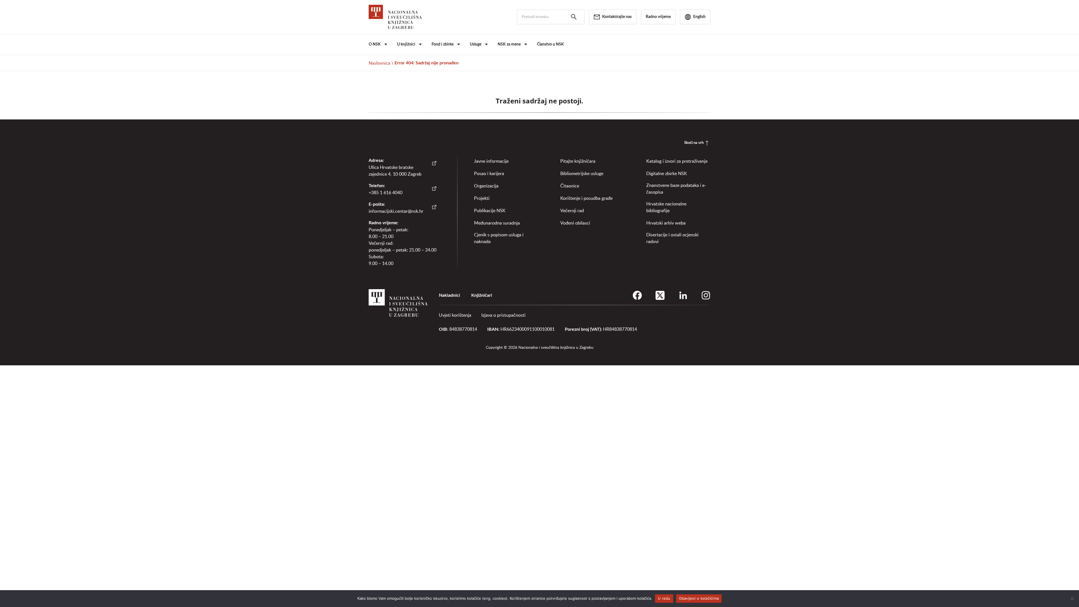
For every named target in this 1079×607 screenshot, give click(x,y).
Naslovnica (379, 63)
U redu (664, 598)
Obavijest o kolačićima (699, 598)
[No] (1072, 598)
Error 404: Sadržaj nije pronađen (427, 63)
